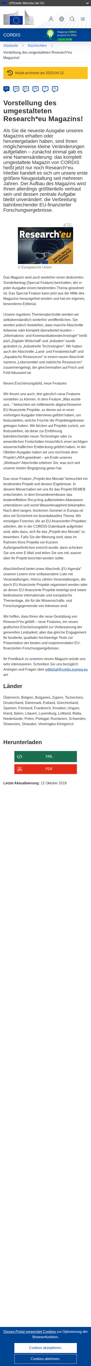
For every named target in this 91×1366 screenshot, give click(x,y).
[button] (61, 19)
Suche (72, 19)
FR (35, 88)
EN (16, 88)
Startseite (10, 45)
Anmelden (51, 19)
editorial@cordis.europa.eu (66, 669)
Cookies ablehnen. (45, 1359)
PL (55, 88)
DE (6, 88)
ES (26, 88)
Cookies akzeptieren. (45, 1348)
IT (45, 88)
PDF (49, 769)
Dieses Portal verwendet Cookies (30, 1332)
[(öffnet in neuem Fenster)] (18, 17)
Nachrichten (37, 45)
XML (49, 756)
